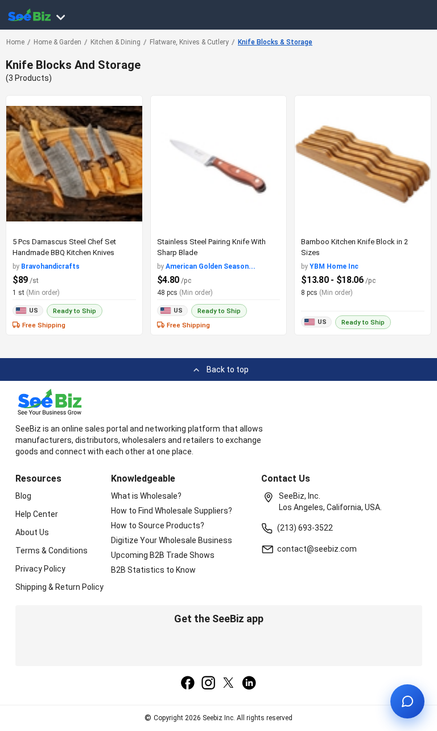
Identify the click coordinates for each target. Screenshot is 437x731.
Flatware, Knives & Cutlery (189, 42)
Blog (23, 495)
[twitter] (228, 683)
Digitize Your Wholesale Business (171, 540)
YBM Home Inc (334, 266)
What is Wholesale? (146, 495)
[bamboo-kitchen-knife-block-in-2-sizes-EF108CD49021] (363, 164)
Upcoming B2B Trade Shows (163, 555)
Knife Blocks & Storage (275, 42)
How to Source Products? (157, 525)
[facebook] (187, 683)
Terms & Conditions (51, 550)
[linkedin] (249, 683)
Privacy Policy (40, 568)
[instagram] (208, 683)
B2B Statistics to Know (153, 569)
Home (15, 42)
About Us (32, 532)
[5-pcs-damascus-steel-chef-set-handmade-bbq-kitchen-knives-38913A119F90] (74, 164)
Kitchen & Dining (115, 42)
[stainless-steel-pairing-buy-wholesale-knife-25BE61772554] (219, 164)
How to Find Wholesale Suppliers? (171, 510)
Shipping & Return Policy (59, 587)
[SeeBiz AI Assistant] (407, 701)
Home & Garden (57, 42)
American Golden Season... (210, 266)
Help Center (36, 514)
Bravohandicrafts (50, 266)
